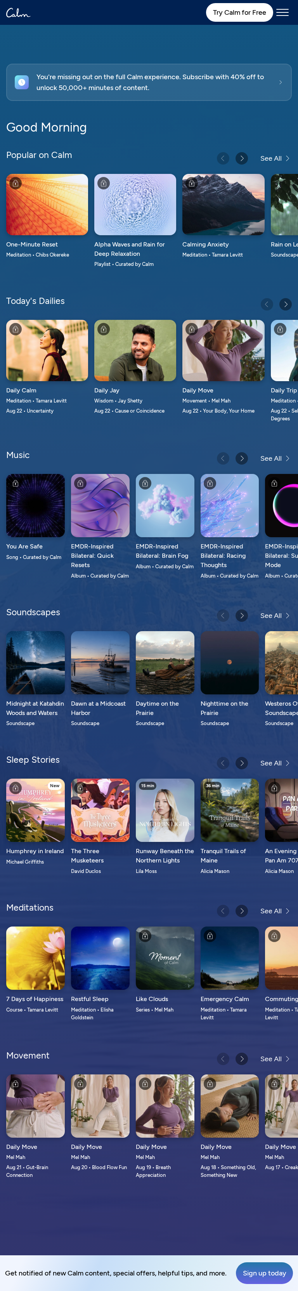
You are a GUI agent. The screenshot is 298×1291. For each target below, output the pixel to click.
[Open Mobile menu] (282, 12)
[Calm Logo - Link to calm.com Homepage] (18, 12)
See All (271, 158)
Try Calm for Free (239, 12)
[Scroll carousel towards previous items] (223, 158)
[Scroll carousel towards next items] (242, 158)
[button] (149, 82)
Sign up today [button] (264, 1273)
